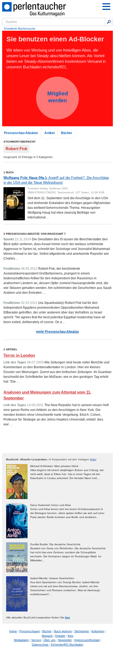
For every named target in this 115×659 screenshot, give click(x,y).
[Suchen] (109, 22)
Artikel (49, 133)
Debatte (60, 635)
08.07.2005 (35, 362)
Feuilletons (11, 268)
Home (13, 631)
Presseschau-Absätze (21, 133)
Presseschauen (29, 631)
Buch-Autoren (63, 631)
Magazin (47, 635)
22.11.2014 (23, 239)
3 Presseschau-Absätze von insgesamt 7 (34, 233)
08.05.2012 (29, 268)
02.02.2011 (29, 303)
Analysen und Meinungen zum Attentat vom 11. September (47, 395)
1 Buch (8, 172)
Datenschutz (40, 644)
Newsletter (65, 640)
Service (36, 640)
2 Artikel (10, 349)
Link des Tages (14, 362)
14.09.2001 (35, 405)
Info (93, 459)
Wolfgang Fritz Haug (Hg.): (56, 180)
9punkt (8, 239)
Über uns (50, 640)
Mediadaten (21, 640)
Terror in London (19, 355)
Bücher (66, 133)
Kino (70, 635)
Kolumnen (97, 631)
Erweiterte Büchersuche (19, 28)
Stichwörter (81, 631)
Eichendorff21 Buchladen (67, 644)
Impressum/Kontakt (87, 640)
